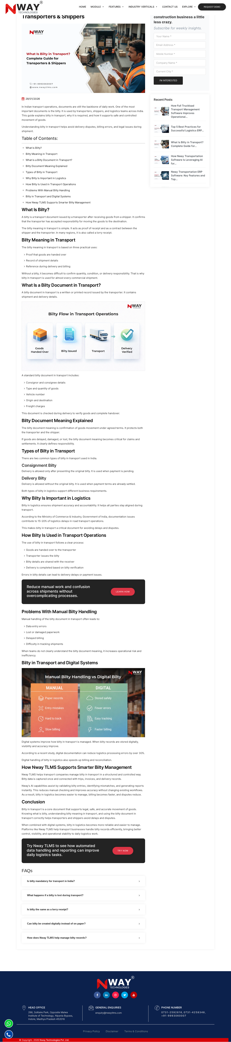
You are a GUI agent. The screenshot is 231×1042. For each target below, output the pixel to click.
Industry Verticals (141, 6)
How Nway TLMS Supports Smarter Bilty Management (58, 202)
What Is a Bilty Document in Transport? (49, 160)
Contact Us (170, 6)
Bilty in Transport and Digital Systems (48, 196)
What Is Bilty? (34, 147)
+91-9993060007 (173, 1015)
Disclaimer (112, 1031)
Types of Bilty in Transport (41, 172)
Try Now (123, 851)
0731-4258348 (194, 1012)
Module (96, 6)
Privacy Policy (91, 1031)
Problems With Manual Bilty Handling (48, 190)
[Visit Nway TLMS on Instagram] (115, 995)
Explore (187, 6)
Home (82, 6)
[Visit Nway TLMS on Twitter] (124, 995)
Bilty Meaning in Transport (41, 153)
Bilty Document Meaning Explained (46, 166)
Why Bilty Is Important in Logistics (46, 178)
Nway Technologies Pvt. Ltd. (54, 1040)
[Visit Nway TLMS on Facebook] (97, 995)
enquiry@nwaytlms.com (108, 1012)
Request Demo (212, 7)
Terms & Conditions (136, 1031)
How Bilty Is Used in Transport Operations (51, 184)
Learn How (123, 592)
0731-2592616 (171, 1012)
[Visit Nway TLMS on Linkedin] (106, 995)
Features (115, 6)
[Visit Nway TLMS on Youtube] (133, 995)
